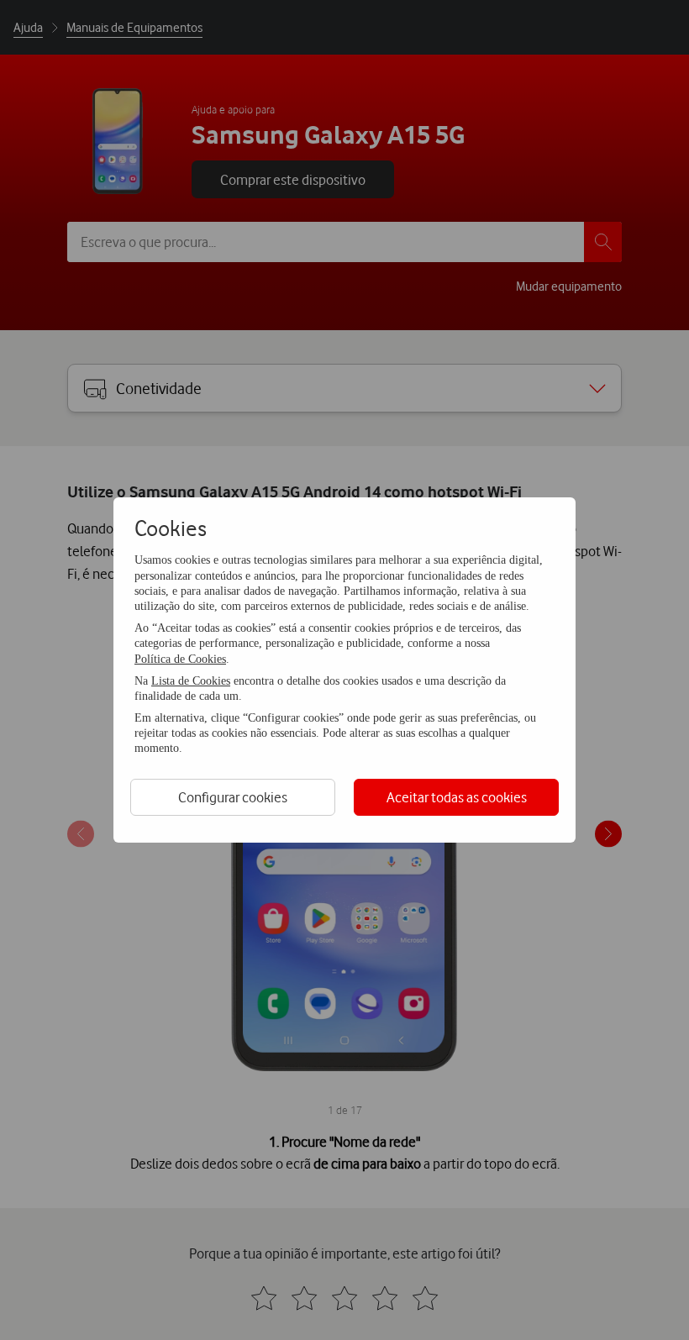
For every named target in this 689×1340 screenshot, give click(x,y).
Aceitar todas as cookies (457, 797)
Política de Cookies (180, 659)
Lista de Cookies (190, 681)
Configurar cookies (232, 797)
